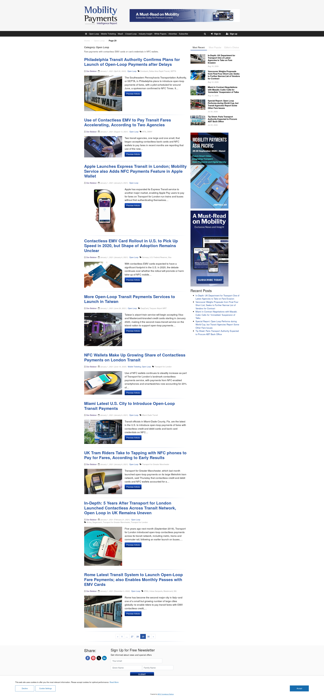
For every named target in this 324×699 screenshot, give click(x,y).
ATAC (146, 591)
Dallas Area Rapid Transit (159, 71)
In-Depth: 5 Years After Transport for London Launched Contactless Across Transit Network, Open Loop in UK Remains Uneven (130, 508)
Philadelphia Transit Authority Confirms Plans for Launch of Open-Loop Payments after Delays (132, 61)
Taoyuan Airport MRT (158, 308)
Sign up (233, 33)
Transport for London (163, 366)
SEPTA (173, 71)
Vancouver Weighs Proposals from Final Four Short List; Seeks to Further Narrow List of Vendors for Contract (224, 75)
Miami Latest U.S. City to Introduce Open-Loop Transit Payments (129, 405)
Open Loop (94, 33)
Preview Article (133, 93)
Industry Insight (145, 33)
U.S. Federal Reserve (158, 257)
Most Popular (215, 47)
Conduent (144, 71)
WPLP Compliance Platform (166, 694)
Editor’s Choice (231, 47)
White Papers (160, 33)
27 (132, 636)
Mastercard (168, 591)
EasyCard (144, 308)
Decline (25, 688)
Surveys (145, 257)
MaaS (120, 33)
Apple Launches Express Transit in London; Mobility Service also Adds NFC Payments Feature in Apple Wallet (135, 171)
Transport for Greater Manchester (155, 464)
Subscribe (183, 33)
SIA (175, 591)
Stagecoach (97, 522)
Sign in (217, 33)
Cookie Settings (45, 688)
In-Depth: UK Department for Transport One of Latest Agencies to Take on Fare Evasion (221, 59)
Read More (114, 682)
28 (137, 636)
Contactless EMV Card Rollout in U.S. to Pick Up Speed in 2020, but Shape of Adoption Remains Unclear (131, 245)
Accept (299, 688)
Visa (169, 257)
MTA (144, 131)
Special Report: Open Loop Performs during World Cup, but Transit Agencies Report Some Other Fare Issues (223, 104)
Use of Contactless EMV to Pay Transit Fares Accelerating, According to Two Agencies (127, 122)
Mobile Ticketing (108, 33)
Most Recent (199, 47)
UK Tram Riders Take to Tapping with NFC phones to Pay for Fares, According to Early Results (135, 455)
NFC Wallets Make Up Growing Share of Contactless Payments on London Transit (134, 357)
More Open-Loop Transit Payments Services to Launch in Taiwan (129, 299)
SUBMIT (142, 674)
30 (148, 636)
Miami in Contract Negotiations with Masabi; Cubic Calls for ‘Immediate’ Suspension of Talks (223, 89)
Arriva (89, 522)
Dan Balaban (91, 71)
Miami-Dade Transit (150, 415)
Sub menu (87, 33)
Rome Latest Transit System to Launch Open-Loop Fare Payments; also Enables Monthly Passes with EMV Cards (133, 579)
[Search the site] (204, 34)
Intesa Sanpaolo (156, 591)
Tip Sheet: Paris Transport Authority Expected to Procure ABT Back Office (222, 119)
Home (87, 40)
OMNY (149, 131)
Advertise (172, 33)
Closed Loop (131, 33)
